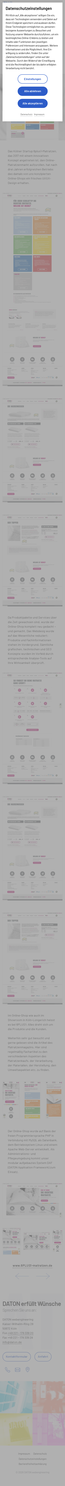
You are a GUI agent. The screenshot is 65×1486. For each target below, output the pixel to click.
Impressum (39, 114)
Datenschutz (26, 114)
